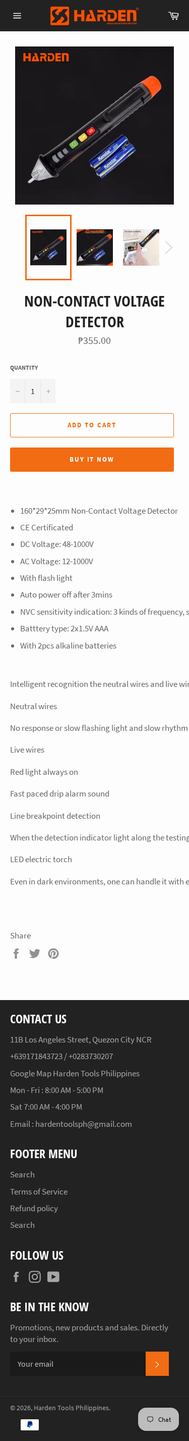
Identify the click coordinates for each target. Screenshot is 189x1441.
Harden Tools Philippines (71, 1408)
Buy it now (92, 459)
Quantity (24, 367)
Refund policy (34, 1208)
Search (22, 1174)
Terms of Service (39, 1191)
